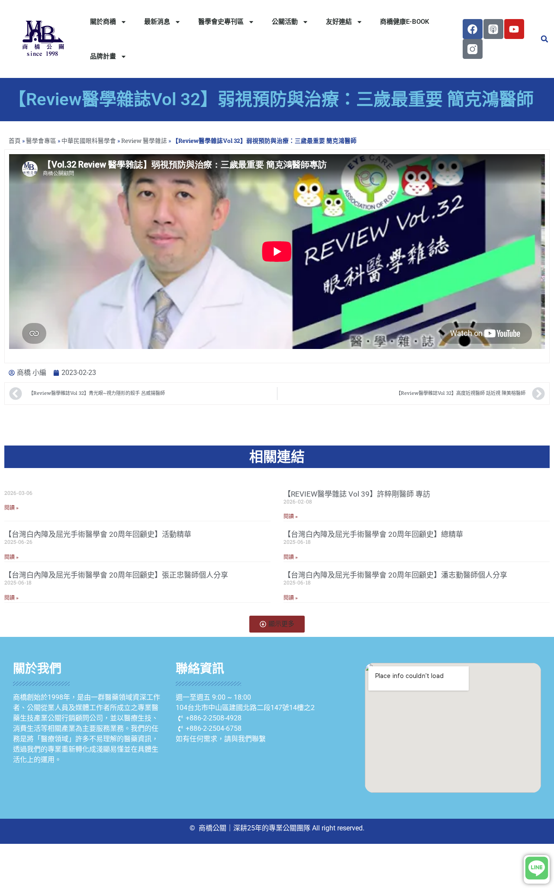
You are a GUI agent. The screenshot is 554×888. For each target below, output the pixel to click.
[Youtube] (514, 29)
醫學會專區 (41, 141)
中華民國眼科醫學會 (88, 141)
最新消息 (157, 22)
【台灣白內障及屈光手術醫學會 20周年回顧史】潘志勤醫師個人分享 (395, 575)
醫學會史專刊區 (221, 22)
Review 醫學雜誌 (144, 141)
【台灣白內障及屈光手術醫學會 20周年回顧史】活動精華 (97, 534)
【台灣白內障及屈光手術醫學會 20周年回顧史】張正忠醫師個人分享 (116, 575)
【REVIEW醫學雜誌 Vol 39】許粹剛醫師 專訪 (356, 494)
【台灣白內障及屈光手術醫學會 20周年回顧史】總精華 (373, 534)
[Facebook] (473, 29)
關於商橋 (103, 22)
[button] (544, 38)
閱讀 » (11, 508)
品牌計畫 (103, 56)
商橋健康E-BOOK (404, 22)
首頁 (15, 141)
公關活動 (285, 22)
